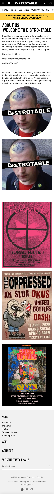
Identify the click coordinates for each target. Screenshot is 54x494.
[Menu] (3, 3)
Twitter (5, 429)
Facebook (6, 422)
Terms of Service (9, 432)
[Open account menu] (45, 3)
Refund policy (8, 435)
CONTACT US (37, 10)
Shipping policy (27, 484)
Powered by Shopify (35, 477)
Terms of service (39, 482)
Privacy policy (25, 482)
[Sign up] (49, 466)
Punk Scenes (16, 10)
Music (26, 10)
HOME (5, 10)
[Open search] (9, 3)
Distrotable (22, 477)
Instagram (6, 426)
